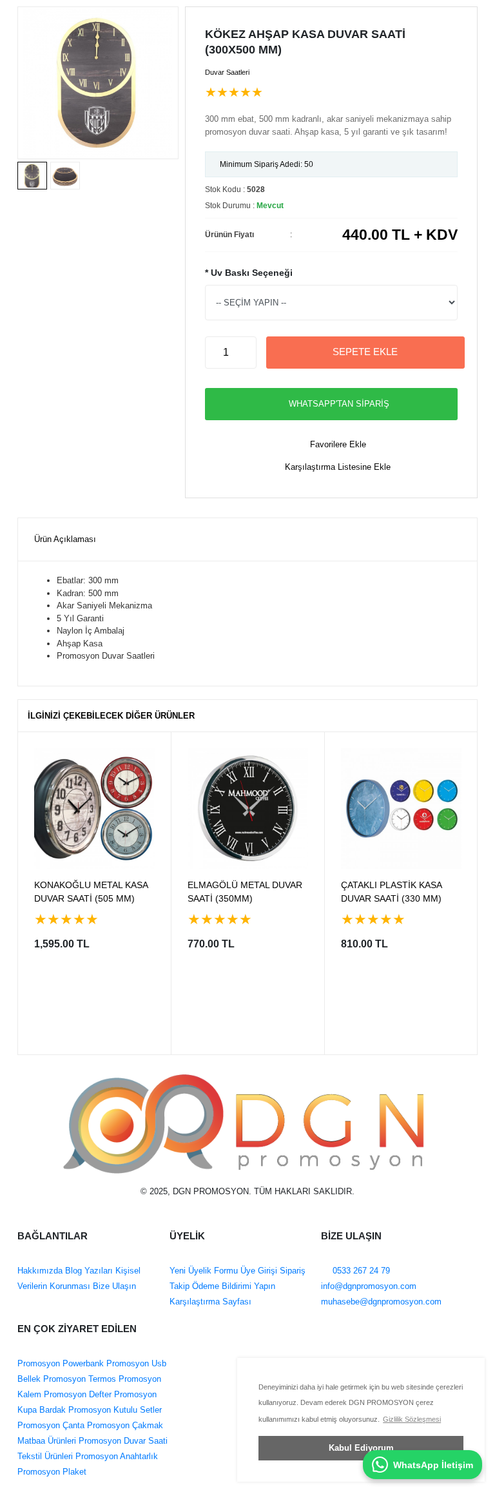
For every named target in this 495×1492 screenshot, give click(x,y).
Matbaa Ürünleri (46, 1441)
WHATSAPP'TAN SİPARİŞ (339, 404)
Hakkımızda (40, 1270)
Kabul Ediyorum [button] (361, 1448)
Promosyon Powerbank (60, 1363)
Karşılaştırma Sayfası (210, 1301)
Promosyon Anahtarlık (115, 1456)
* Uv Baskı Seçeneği (249, 272)
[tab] (65, 539)
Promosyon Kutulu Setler (114, 1410)
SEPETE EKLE (365, 351)
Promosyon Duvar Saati (122, 1441)
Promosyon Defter (76, 1394)
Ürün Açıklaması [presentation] (65, 539)
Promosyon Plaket (51, 1472)
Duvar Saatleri (227, 72)
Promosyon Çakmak (123, 1425)
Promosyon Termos (78, 1379)
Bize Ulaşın (113, 1286)
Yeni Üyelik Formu (204, 1270)
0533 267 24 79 (360, 1270)
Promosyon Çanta (50, 1425)
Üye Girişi (259, 1270)
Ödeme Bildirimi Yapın (232, 1286)
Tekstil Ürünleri (45, 1456)
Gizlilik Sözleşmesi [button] (412, 1419)
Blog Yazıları (88, 1270)
